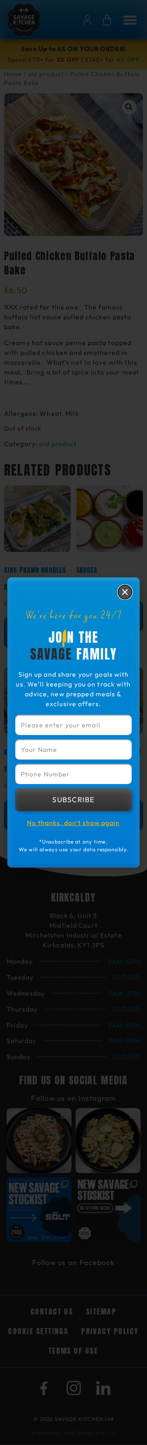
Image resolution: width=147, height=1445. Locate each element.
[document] (73, 722)
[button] (124, 592)
